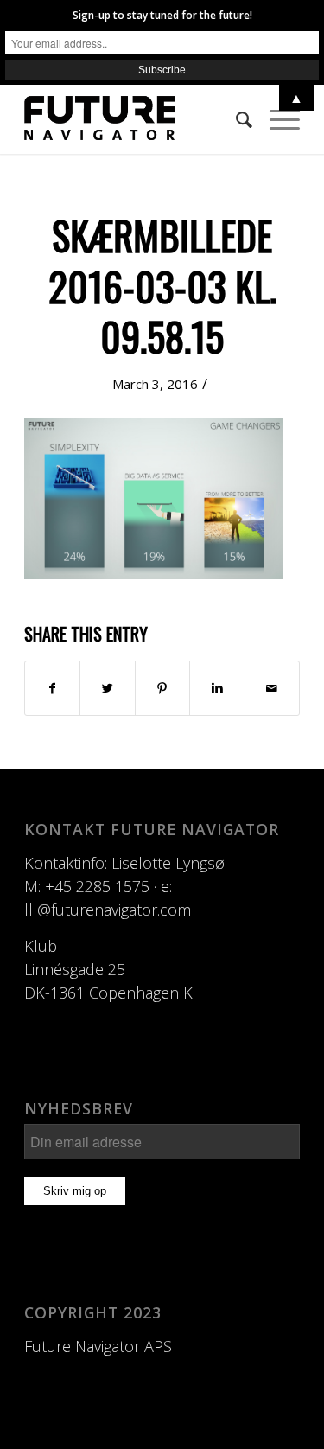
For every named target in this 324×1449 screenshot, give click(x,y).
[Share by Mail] (272, 688)
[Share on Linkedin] (217, 688)
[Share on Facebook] (52, 688)
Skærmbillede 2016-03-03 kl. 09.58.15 (162, 285)
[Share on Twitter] (107, 688)
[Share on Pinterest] (162, 688)
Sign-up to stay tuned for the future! (162, 15)
